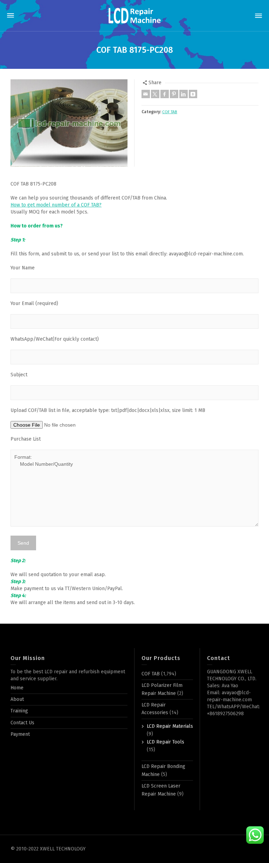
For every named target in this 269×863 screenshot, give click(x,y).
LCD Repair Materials (170, 726)
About (17, 699)
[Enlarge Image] (69, 123)
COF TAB (169, 111)
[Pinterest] (174, 94)
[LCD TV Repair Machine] (134, 16)
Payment (20, 734)
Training (19, 711)
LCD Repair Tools (165, 742)
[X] (155, 94)
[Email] (146, 94)
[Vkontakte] (193, 94)
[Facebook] (164, 94)
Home (17, 688)
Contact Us (22, 723)
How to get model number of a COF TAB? (56, 205)
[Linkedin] (183, 94)
